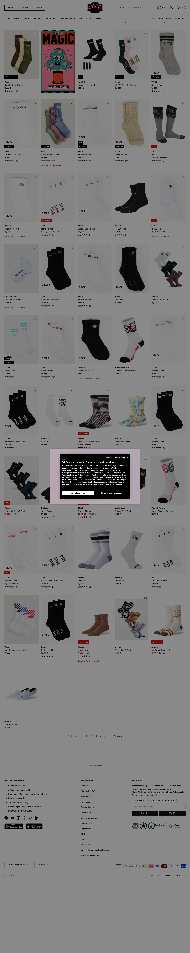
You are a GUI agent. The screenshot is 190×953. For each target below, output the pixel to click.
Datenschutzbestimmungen (116, 458)
